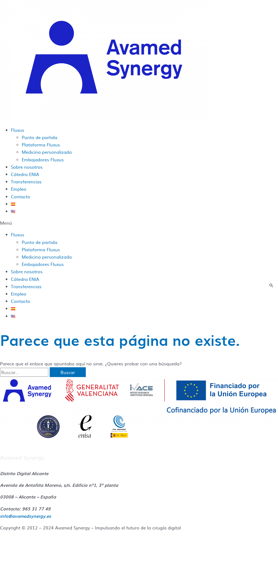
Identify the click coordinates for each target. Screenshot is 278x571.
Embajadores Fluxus (43, 159)
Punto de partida (39, 137)
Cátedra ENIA (25, 174)
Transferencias (26, 181)
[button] (139, 223)
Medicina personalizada (47, 152)
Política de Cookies (139, 551)
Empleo (18, 189)
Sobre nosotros (27, 167)
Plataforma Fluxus (41, 144)
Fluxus (17, 130)
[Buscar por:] (25, 372)
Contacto (20, 196)
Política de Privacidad (139, 563)
